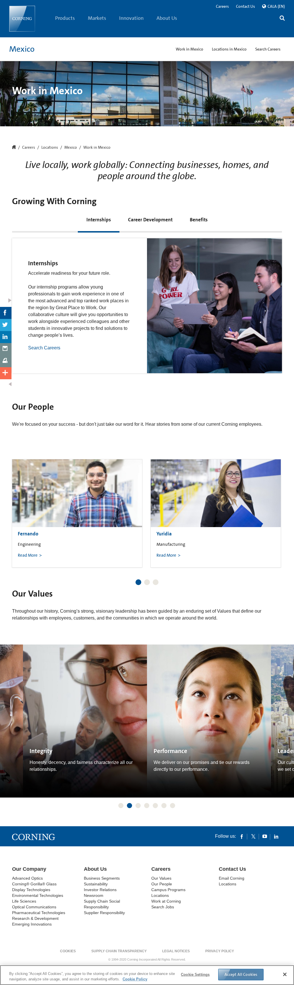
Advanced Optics (27, 878)
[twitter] (253, 836)
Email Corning (231, 878)
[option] (77, 513)
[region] (147, 975)
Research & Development (35, 918)
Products (65, 18)
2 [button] (147, 582)
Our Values (161, 878)
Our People (161, 884)
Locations (49, 147)
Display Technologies (31, 889)
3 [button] (155, 582)
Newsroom (93, 895)
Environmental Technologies (37, 895)
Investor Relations (100, 889)
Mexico (21, 49)
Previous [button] (19, 507)
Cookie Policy (135, 979)
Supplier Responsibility (104, 912)
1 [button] (138, 582)
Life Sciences (24, 901)
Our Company (29, 869)
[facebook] (241, 836)
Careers (222, 6)
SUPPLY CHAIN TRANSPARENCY (119, 951)
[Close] (284, 974)
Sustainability (96, 884)
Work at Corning (166, 901)
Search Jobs (162, 907)
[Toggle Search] (282, 19)
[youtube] (264, 836)
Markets (97, 18)
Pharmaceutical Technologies (38, 912)
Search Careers (44, 347)
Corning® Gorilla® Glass (34, 884)
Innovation (131, 18)
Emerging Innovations (32, 924)
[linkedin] (276, 836)
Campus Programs (168, 889)
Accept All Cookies (241, 974)
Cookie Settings (195, 974)
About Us (166, 18)
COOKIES (68, 951)
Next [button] (275, 507)
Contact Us (245, 6)
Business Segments (102, 878)
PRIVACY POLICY (219, 951)
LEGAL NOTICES (176, 951)
